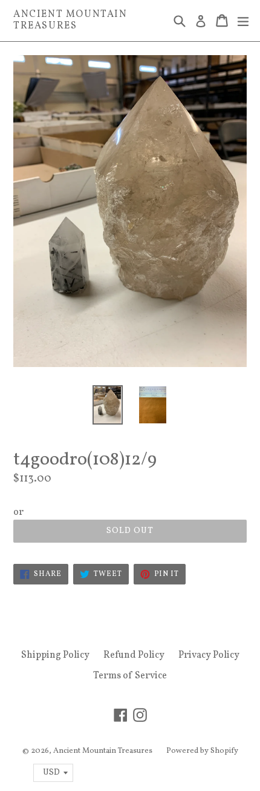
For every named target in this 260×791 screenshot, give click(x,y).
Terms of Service (130, 676)
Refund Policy (133, 655)
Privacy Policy (208, 655)
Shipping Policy (55, 655)
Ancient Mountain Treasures (70, 20)
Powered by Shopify (202, 751)
